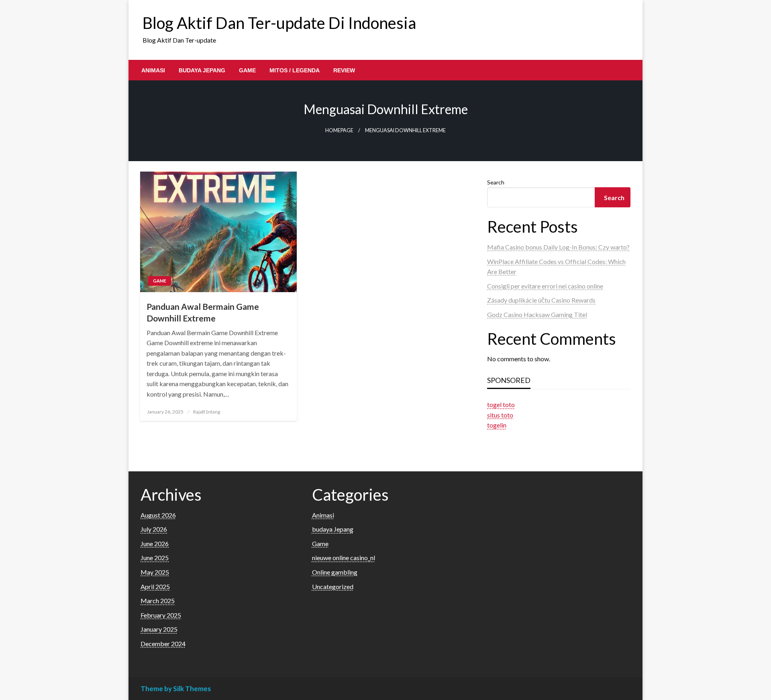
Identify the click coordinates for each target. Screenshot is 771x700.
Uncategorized (332, 586)
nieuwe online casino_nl (343, 557)
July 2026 (154, 529)
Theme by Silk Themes (176, 688)
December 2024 (163, 643)
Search (495, 182)
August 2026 (158, 515)
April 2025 (155, 586)
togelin (496, 425)
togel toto (501, 404)
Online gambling (334, 572)
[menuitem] (153, 70)
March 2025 (158, 600)
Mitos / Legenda (294, 70)
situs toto (500, 415)
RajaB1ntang (206, 412)
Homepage (339, 130)
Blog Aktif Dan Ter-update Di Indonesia (279, 23)
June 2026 (155, 543)
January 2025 (159, 629)
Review (344, 70)
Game (247, 70)
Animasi (153, 70)
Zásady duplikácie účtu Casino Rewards (541, 300)
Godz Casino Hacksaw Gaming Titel (537, 314)
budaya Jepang (202, 70)
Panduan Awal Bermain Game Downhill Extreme (203, 312)
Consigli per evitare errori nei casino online (545, 286)
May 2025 (155, 572)
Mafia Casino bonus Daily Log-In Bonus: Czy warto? (558, 247)
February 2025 (161, 615)
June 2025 (155, 557)
